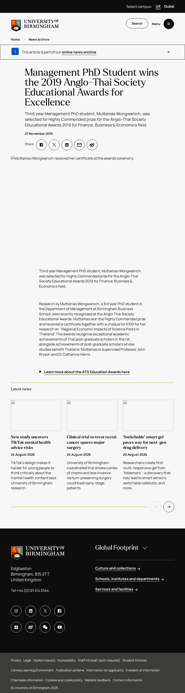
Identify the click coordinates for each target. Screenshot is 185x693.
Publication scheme (70, 670)
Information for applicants (105, 670)
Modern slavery (44, 660)
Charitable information (27, 680)
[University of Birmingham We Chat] (45, 627)
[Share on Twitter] (54, 145)
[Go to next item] (168, 506)
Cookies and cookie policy (64, 680)
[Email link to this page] (79, 145)
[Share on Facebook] (41, 145)
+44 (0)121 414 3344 (33, 590)
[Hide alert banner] (168, 52)
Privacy (16, 660)
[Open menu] (168, 23)
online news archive (79, 52)
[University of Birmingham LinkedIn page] (30, 611)
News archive (39, 39)
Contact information (127, 680)
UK (158, 6)
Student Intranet (135, 660)
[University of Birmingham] (35, 24)
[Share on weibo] (92, 145)
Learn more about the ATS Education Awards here (87, 371)
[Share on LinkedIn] (66, 145)
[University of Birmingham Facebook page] (59, 611)
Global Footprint (117, 547)
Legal (27, 660)
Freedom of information (143, 670)
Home (15, 39)
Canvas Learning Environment (32, 670)
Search (137, 23)
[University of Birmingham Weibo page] (30, 627)
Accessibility (67, 660)
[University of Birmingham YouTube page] (59, 627)
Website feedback (98, 680)
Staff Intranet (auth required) (99, 660)
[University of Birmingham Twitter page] (45, 611)
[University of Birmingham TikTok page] (16, 627)
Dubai (169, 6)
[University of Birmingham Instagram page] (16, 611)
